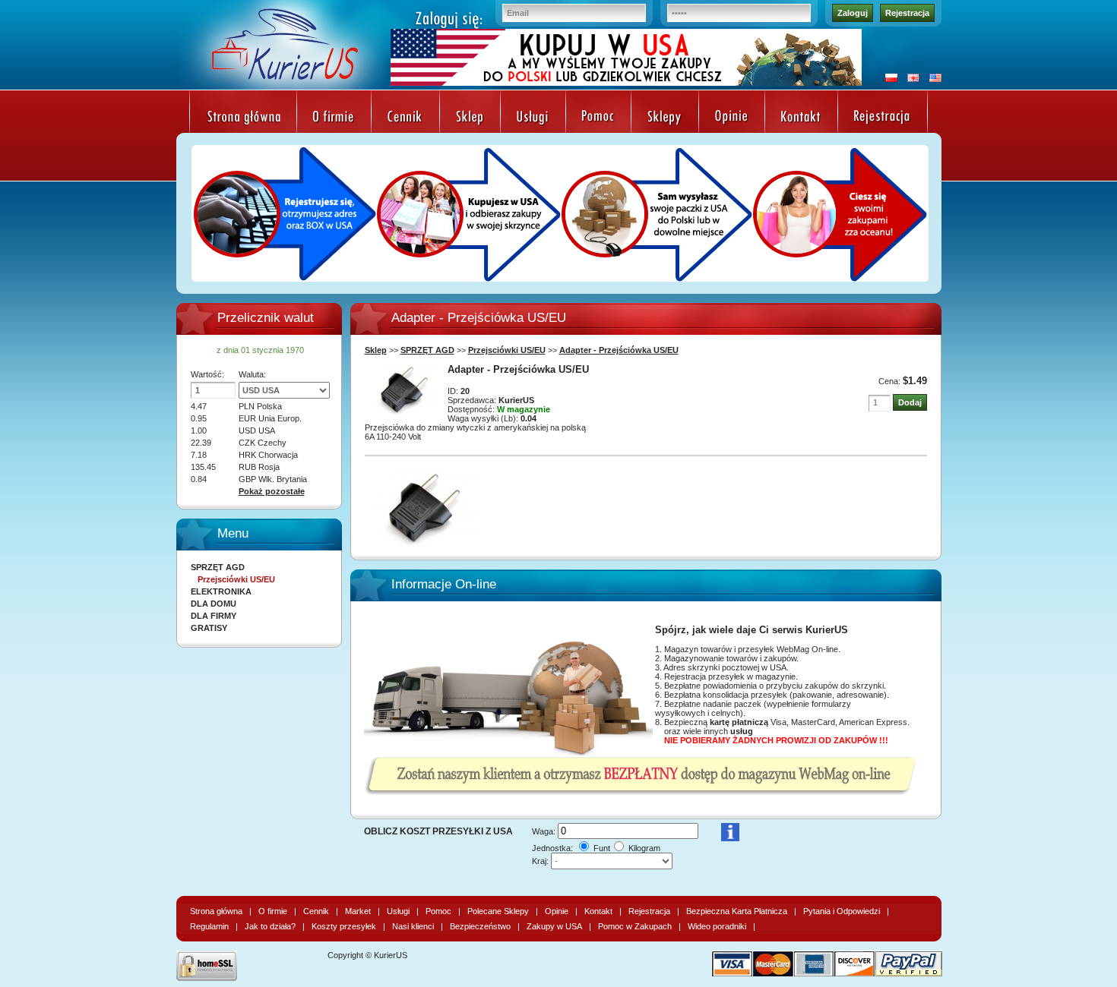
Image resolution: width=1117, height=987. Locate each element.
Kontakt (598, 911)
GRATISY (209, 627)
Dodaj (910, 402)
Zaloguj (852, 12)
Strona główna (216, 911)
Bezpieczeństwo (480, 926)
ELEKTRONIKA (221, 591)
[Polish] (887, 79)
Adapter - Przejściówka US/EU (619, 350)
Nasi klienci (413, 926)
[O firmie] (334, 118)
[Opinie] (731, 118)
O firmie (272, 911)
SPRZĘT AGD (427, 350)
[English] (909, 79)
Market (358, 911)
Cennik (316, 911)
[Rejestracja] (882, 118)
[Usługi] (533, 118)
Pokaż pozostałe (272, 491)
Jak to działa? (270, 926)
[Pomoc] (598, 118)
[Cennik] (405, 118)
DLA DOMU (213, 603)
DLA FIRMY (213, 615)
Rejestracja (907, 12)
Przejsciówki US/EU (507, 350)
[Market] (470, 118)
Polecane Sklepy (498, 911)
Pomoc (438, 911)
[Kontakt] (801, 118)
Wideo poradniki (717, 926)
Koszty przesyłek (344, 926)
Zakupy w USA (554, 926)
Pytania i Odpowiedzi (841, 911)
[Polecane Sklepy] (664, 118)
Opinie (556, 911)
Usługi (398, 911)
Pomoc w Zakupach (635, 926)
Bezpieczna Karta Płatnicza (736, 911)
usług (741, 731)
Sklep (376, 350)
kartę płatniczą (739, 722)
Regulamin (209, 926)
